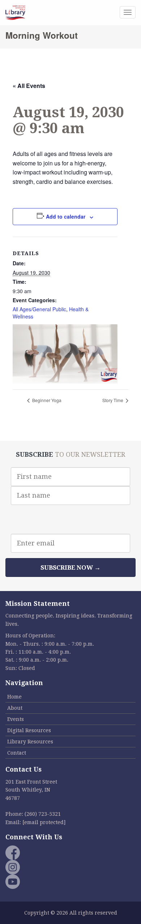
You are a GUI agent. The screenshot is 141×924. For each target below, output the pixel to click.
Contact (16, 753)
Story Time (113, 400)
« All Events (29, 85)
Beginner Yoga (46, 400)
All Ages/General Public (39, 309)
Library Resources (30, 741)
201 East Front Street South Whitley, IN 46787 (31, 790)
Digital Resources (29, 730)
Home (14, 697)
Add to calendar (65, 216)
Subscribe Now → (70, 567)
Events (15, 719)
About (14, 708)
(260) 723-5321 (43, 814)
